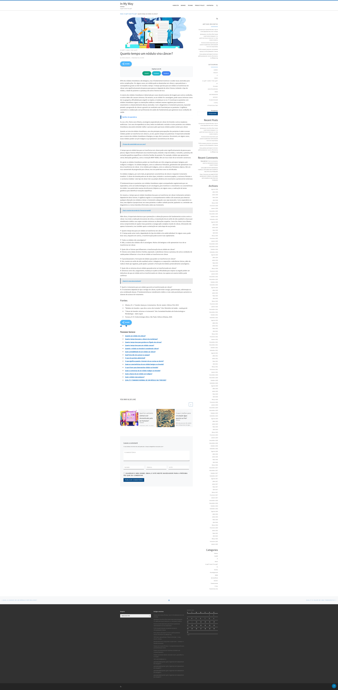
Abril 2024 (215, 265)
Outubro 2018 (214, 446)
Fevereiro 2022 (214, 336)
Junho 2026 (215, 195)
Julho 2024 (215, 257)
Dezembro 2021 (213, 342)
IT (217, 75)
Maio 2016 (215, 519)
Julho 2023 (215, 290)
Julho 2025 (215, 225)
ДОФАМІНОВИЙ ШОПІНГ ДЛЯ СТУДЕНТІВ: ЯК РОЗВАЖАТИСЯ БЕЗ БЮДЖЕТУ (169, 662)
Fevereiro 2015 (214, 541)
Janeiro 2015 (214, 544)
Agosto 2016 (214, 511)
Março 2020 (215, 399)
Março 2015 (215, 538)
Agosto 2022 (214, 320)
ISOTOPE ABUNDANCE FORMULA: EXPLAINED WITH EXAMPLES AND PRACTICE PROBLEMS (208, 169)
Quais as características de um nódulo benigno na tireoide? (144, 364)
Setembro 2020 (214, 383)
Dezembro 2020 (213, 375)
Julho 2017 (215, 481)
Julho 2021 (215, 356)
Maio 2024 (215, 263)
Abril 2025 (215, 233)
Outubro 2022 (214, 315)
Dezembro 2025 (213, 211)
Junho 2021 (215, 358)
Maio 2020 (215, 394)
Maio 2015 (215, 533)
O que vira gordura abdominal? (135, 358)
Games (216, 70)
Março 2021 (215, 367)
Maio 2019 (215, 427)
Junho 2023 (215, 293)
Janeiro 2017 (214, 498)
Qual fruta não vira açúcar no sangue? (137, 355)
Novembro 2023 (213, 279)
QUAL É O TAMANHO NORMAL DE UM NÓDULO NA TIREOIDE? (145, 380)
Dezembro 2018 (213, 440)
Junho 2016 (215, 517)
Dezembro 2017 (213, 468)
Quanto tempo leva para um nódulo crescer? (139, 345)
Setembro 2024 (214, 252)
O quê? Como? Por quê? (130, 14)
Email (149, 467)
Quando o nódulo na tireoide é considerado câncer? (142, 349)
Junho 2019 (215, 424)
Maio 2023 (215, 296)
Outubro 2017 (214, 473)
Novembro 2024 (213, 246)
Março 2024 (215, 268)
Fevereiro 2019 (214, 435)
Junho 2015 (215, 530)
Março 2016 (215, 525)
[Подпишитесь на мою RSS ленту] (217, 18)
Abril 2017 (215, 489)
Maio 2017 (215, 487)
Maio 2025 (215, 230)
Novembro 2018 (213, 443)
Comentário (130, 452)
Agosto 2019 (214, 418)
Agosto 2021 (214, 353)
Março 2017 (215, 492)
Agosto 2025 (214, 222)
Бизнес (215, 97)
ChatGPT (147, 73)
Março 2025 (215, 235)
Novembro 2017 (213, 470)
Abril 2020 (215, 397)
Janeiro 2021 (214, 372)
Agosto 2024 (214, 255)
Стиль (216, 102)
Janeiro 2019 (214, 437)
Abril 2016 (215, 522)
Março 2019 (215, 432)
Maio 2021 (215, 361)
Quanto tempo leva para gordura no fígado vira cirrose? (143, 342)
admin (202, 167)
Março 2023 (215, 301)
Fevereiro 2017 (214, 495)
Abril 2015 (215, 536)
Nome (127, 467)
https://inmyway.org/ (205, 174)
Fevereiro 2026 (214, 205)
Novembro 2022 (213, 312)
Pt (217, 83)
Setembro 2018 (214, 448)
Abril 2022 (215, 331)
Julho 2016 (215, 514)
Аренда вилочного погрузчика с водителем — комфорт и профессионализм (169, 642)
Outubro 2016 (214, 506)
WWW (216, 92)
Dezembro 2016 (213, 500)
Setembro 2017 (214, 476)
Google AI (166, 73)
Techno (215, 86)
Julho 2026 (215, 192)
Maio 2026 (215, 197)
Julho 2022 (215, 323)
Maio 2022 (215, 328)
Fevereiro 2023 (214, 304)
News (216, 78)
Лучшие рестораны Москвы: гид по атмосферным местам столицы (208, 30)
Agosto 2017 (214, 478)
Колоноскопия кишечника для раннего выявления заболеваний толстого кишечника (209, 44)
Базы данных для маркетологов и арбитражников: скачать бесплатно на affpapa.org (208, 56)
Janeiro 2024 (214, 274)
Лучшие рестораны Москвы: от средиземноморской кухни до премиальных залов (169, 647)
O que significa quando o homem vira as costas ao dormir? (144, 361)
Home (121, 14)
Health (215, 72)
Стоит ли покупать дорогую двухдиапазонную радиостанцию (210, 163)
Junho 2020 (215, 391)
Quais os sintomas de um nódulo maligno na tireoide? (142, 371)
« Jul (188, 635)
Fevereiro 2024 (214, 271)
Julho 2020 (215, 388)
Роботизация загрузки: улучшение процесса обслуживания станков (208, 50)
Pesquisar (214, 110)
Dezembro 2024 (213, 244)
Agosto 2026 (214, 189)
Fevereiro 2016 (214, 528)
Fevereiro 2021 (214, 369)
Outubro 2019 (214, 413)
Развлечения (213, 100)
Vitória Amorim (126, 57)
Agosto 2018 (214, 451)
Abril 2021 (215, 364)
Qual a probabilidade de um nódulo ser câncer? (140, 352)
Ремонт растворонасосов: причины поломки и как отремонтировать (167, 651)
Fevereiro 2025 (214, 238)
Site (171, 467)
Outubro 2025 (214, 216)
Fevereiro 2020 (214, 402)
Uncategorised (213, 89)
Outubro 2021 (214, 347)
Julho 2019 (215, 421)
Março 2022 (215, 334)
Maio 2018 (215, 459)
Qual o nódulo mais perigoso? (135, 377)
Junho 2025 (215, 227)
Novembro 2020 (213, 377)
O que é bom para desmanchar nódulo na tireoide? (141, 367)
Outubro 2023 (214, 282)
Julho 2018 (215, 454)
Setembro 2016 (214, 508)
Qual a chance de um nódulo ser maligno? (138, 374)
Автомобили (213, 94)
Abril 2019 (215, 429)
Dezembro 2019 (213, 407)
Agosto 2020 (214, 386)
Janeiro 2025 (214, 241)
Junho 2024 (215, 260)
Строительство (212, 105)
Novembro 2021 (213, 345)
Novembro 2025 (213, 214)
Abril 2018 (215, 462)
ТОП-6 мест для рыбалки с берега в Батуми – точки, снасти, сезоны (167, 638)
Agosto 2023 (214, 287)
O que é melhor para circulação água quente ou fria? (183, 415)
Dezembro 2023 (213, 276)
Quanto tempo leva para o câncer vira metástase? (141, 339)
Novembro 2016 (213, 503)
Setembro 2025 (214, 219)
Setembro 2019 (214, 416)
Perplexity (156, 73)
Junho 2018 (215, 457)
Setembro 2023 (214, 285)
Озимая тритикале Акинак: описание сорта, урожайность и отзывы (169, 655)
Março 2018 (215, 465)
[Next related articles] (191, 404)
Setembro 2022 (214, 317)
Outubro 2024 (214, 249)
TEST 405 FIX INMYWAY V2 (160, 659)
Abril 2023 (215, 298)
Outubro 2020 (214, 380)
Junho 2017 (215, 484)
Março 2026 (215, 203)
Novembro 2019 (213, 410)
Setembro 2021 (214, 350)
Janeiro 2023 (214, 306)
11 (192, 622)
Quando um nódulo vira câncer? (135, 336)
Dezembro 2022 (213, 309)
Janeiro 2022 (214, 339)
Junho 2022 (215, 326)
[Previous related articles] (187, 404)
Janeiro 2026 (214, 208)
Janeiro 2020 (214, 405)
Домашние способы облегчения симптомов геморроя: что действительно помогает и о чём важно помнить (208, 37)
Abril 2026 (215, 200)
